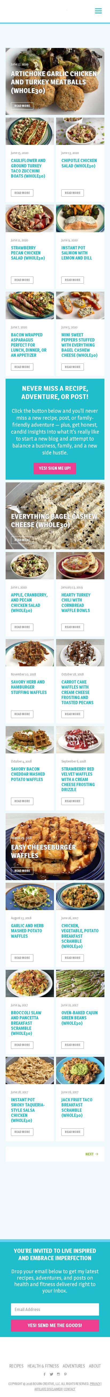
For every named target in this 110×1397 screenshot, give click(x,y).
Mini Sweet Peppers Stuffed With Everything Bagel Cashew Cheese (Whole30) (79, 345)
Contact (69, 1389)
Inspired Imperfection (36, 12)
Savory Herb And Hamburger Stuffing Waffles (29, 687)
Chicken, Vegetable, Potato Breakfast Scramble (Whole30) (80, 936)
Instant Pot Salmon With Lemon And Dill (76, 253)
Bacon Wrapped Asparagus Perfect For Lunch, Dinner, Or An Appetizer (28, 345)
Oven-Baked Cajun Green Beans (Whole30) (79, 1018)
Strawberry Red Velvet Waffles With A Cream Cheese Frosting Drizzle (78, 779)
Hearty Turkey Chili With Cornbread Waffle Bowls (76, 602)
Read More (22, 106)
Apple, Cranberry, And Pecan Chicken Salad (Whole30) (29, 602)
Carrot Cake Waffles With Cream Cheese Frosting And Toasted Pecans (77, 692)
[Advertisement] (55, 36)
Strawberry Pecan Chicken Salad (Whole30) (28, 253)
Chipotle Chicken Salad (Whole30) (79, 163)
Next (89, 1154)
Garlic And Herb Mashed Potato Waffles (27, 930)
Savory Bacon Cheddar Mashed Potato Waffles (28, 774)
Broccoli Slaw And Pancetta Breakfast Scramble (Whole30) (26, 1023)
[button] (98, 11)
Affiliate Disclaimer (48, 1389)
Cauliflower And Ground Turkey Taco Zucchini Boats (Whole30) (28, 168)
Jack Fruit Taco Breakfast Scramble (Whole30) (76, 1107)
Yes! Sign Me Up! (55, 468)
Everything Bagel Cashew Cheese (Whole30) (54, 520)
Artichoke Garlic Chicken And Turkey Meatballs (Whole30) (54, 81)
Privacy (95, 1384)
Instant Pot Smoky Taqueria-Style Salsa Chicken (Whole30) (28, 1110)
